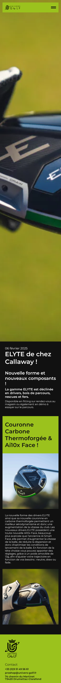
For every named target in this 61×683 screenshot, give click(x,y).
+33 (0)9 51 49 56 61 (17, 669)
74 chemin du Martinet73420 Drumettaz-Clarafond (23, 677)
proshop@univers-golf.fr (20, 673)
